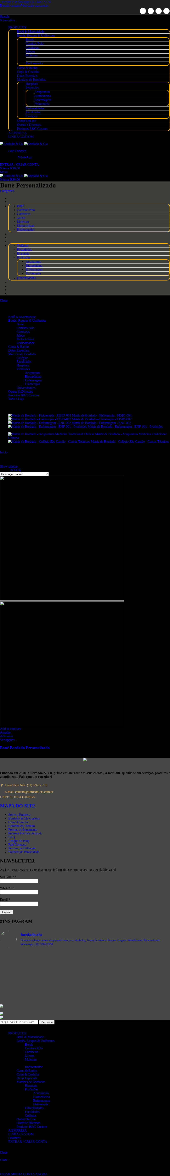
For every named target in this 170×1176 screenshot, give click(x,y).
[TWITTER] (151, 11)
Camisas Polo (35, 43)
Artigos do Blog (18, 841)
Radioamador (34, 63)
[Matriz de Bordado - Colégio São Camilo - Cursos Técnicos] (49, 441)
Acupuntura (42, 92)
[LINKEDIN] (158, 11)
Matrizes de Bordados (31, 79)
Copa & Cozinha (28, 72)
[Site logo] (12, 144)
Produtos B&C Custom (32, 128)
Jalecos (30, 51)
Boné (20, 324)
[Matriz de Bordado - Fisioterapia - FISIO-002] (40, 419)
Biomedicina (42, 96)
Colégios (31, 116)
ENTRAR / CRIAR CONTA (27, 1141)
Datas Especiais (27, 75)
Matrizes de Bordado (22, 354)
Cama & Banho (27, 68)
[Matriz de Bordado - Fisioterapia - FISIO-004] (40, 415)
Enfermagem (42, 100)
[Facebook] (143, 11)
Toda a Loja (16, 399)
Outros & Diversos (20, 391)
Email (5, 899)
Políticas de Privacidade (23, 852)
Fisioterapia (42, 103)
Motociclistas (25, 339)
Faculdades (33, 112)
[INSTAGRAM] (166, 11)
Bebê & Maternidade (30, 31)
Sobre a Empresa (19, 814)
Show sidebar (9, 466)
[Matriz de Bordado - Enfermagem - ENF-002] (40, 423)
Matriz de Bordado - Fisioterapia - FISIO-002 (102, 419)
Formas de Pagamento (22, 829)
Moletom (32, 55)
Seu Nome (8, 876)
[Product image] (62, 725)
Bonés (30, 39)
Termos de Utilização (22, 848)
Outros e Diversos (29, 124)
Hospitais (32, 84)
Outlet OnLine (26, 120)
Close (3, 300)
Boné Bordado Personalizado (25, 748)
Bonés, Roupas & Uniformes (36, 35)
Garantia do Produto (21, 826)
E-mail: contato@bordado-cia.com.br (24, 5)
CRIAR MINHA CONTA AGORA (23, 1174)
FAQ (11, 837)
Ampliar (5, 732)
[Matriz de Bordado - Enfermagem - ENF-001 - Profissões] (48, 426)
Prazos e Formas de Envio (25, 833)
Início (4, 452)
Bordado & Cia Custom (23, 818)
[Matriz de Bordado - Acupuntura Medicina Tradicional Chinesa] (51, 434)
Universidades (35, 108)
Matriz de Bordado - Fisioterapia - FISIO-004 (102, 415)
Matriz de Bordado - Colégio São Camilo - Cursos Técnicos (130, 441)
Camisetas (32, 47)
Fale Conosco (17, 844)
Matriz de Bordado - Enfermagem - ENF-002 (102, 423)
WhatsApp (7, 888)
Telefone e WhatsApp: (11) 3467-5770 (25, 2)
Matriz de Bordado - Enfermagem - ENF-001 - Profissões (125, 426)
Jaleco (21, 335)
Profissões (32, 87)
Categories (7, 191)
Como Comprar (18, 822)
